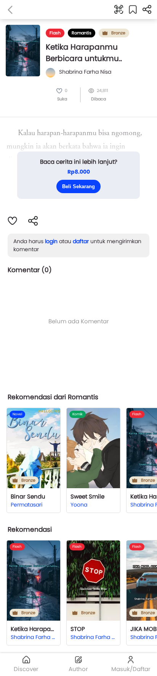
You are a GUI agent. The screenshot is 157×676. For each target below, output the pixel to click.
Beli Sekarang (78, 186)
